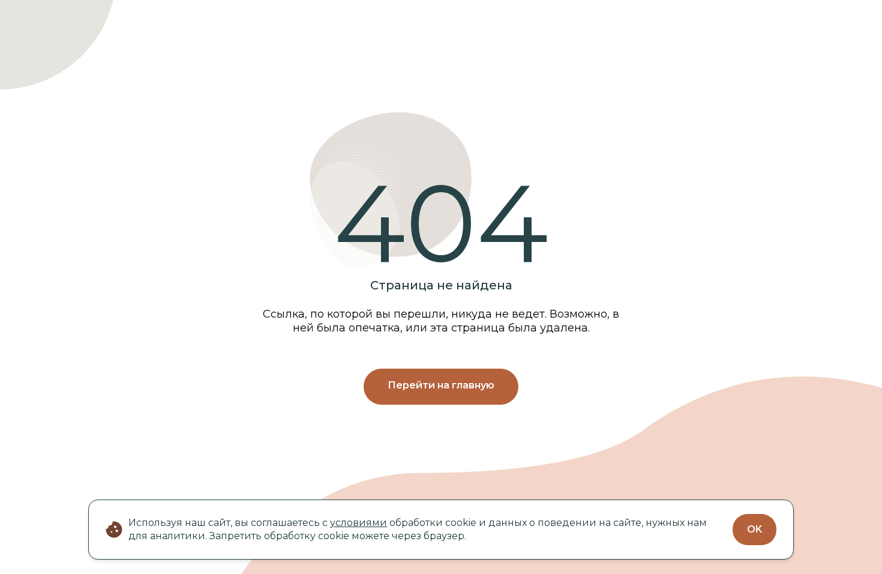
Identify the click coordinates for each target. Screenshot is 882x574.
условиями (358, 522)
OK (754, 529)
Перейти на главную (441, 385)
